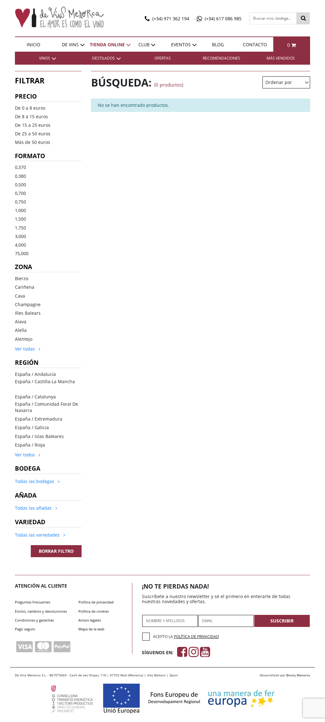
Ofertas (163, 58)
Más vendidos (281, 58)
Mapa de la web (91, 629)
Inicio (33, 45)
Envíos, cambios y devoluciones (41, 611)
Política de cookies (93, 611)
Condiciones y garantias (34, 620)
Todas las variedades (38, 535)
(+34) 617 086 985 (222, 19)
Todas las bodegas (35, 481)
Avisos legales (89, 620)
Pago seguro (25, 629)
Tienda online (107, 45)
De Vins (70, 45)
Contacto (255, 45)
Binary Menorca (298, 675)
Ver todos (25, 455)
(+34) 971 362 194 (170, 19)
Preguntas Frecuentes (32, 602)
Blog (218, 45)
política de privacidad (196, 636)
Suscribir (282, 621)
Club (143, 45)
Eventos (181, 45)
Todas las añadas (34, 508)
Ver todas (25, 349)
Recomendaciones (221, 58)
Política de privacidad (96, 602)
